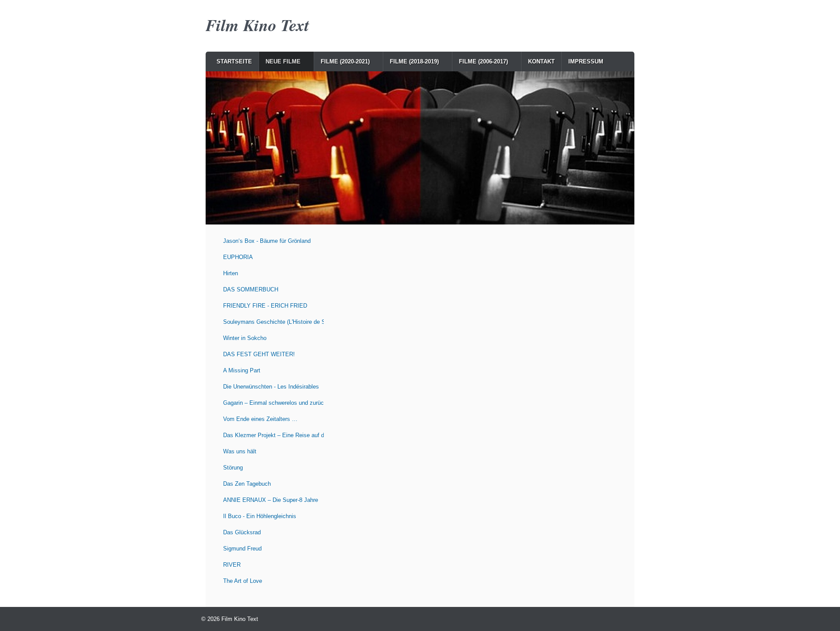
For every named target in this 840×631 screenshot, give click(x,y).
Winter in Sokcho (244, 338)
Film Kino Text (257, 24)
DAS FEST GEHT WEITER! (259, 354)
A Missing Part (241, 370)
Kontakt (541, 61)
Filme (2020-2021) (345, 61)
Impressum (585, 61)
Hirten (230, 273)
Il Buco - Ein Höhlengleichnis (259, 516)
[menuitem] (234, 61)
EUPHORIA (238, 257)
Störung (233, 467)
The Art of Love (242, 581)
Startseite (234, 61)
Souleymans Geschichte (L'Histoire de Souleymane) (273, 322)
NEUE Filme (283, 61)
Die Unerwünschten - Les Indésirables (271, 386)
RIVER (232, 564)
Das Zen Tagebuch (247, 483)
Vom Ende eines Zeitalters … (260, 419)
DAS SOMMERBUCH (250, 289)
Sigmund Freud (242, 548)
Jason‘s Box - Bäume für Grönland (267, 241)
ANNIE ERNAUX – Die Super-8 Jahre (270, 500)
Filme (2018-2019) (414, 61)
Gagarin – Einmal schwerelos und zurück (273, 403)
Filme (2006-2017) (483, 61)
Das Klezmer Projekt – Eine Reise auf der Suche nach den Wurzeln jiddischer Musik (273, 435)
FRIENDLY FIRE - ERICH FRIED (265, 305)
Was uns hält (239, 451)
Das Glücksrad (242, 532)
